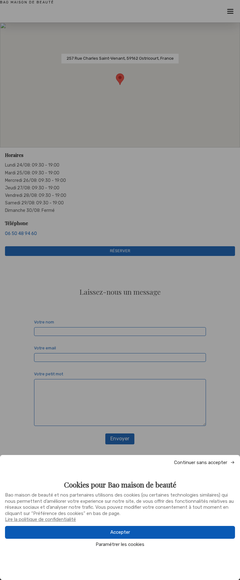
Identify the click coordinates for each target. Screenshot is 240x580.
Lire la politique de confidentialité (40, 519)
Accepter (120, 532)
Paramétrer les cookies (120, 544)
